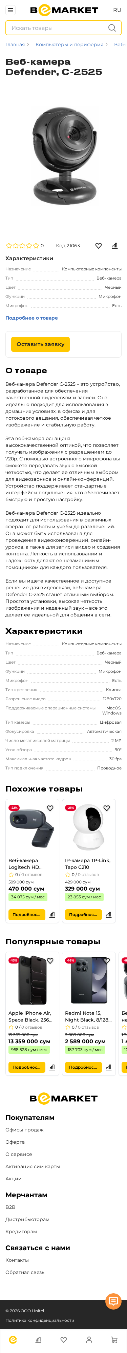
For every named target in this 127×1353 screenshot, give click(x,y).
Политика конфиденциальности (39, 1320)
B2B (10, 1207)
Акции (13, 1179)
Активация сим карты (32, 1166)
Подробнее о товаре (31, 318)
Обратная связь (24, 1272)
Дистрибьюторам (27, 1219)
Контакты (17, 1260)
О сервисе (18, 1154)
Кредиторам (21, 1231)
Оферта (15, 1142)
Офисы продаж (24, 1130)
